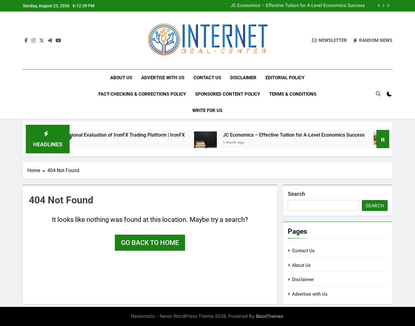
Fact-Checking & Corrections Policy (142, 94)
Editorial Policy (285, 77)
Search (296, 194)
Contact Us (207, 77)
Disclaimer (243, 77)
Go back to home (150, 242)
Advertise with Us (162, 77)
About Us (121, 77)
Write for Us (207, 110)
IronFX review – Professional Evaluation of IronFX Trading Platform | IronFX (94, 135)
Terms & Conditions (292, 94)
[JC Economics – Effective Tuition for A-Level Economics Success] (198, 142)
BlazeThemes (269, 316)
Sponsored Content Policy (227, 94)
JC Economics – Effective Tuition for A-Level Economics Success (298, 5)
